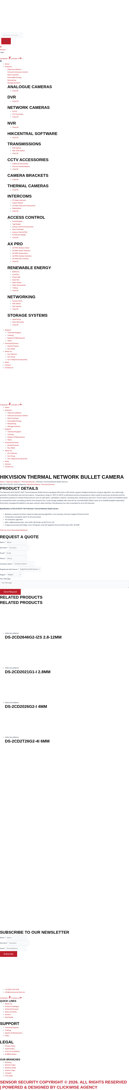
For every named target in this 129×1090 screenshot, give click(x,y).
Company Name (6, 564)
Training (10, 335)
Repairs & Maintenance (16, 338)
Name (3, 542)
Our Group (11, 357)
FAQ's (9, 341)
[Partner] (1, 47)
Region (3, 575)
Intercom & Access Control (17, 72)
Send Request (10, 592)
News (7, 362)
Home (7, 64)
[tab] (21, 69)
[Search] (6, 41)
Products (8, 67)
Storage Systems (13, 83)
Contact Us (9, 368)
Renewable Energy (14, 77)
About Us (8, 351)
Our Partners (12, 354)
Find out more (5, 530)
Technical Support (14, 333)
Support (8, 330)
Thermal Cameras (28, 482)
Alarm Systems (13, 75)
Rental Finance (13, 346)
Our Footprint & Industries (17, 360)
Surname (4, 548)
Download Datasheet (19, 530)
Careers (8, 365)
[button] (64, 61)
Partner (3, 50)
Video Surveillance (14, 69)
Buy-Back (11, 349)
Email (2, 553)
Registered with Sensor (9, 569)
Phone (3, 558)
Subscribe (8, 954)
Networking (11, 80)
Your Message (5, 579)
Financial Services (12, 343)
